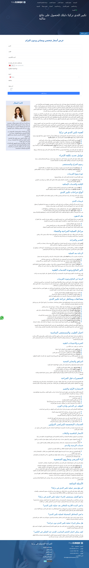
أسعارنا (51, 6)
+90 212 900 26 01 (74, 553)
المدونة (38, 6)
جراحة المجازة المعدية (42, 2)
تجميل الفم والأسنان (47, 556)
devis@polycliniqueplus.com (71, 557)
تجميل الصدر (60, 2)
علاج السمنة (49, 559)
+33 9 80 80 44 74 (73, 548)
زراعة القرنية (58, 6)
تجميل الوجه (68, 2)
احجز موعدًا (44, 6)
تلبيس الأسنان (66, 6)
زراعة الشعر (74, 6)
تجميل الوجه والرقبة (47, 547)
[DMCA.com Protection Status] (48, 561)
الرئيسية (75, 2)
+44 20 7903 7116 (74, 551)
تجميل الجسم (52, 2)
